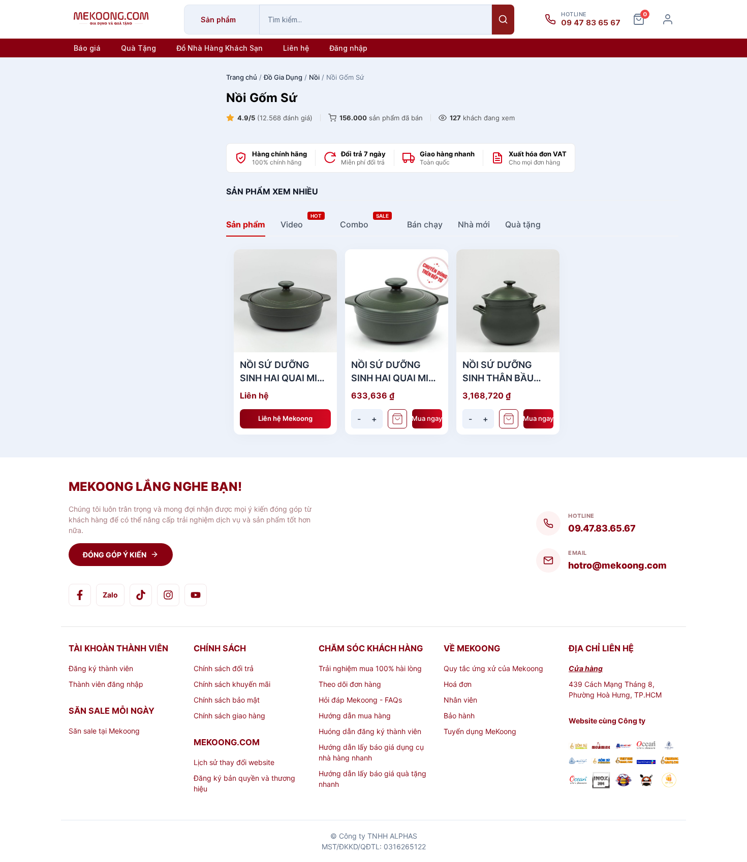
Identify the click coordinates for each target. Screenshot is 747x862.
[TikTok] (141, 595)
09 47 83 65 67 (590, 22)
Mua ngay (427, 418)
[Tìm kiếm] (503, 20)
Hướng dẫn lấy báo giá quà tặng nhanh (372, 778)
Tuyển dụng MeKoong (480, 731)
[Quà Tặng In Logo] (669, 781)
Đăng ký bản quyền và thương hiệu (244, 783)
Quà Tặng (138, 48)
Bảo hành (459, 715)
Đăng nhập (348, 48)
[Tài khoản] (667, 19)
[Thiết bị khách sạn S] (646, 781)
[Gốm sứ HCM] (601, 761)
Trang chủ (241, 77)
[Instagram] (168, 595)
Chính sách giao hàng (229, 715)
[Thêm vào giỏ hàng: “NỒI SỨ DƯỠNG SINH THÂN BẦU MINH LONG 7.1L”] (508, 418)
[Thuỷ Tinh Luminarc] (646, 761)
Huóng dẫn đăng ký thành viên (370, 731)
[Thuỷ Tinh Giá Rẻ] (623, 761)
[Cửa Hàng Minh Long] (669, 746)
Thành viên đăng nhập (106, 684)
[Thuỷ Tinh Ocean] (578, 781)
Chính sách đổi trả (224, 668)
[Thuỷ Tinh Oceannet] (646, 746)
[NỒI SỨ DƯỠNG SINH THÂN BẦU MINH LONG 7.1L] (507, 300)
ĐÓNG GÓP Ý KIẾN (114, 554)
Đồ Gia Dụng (283, 77)
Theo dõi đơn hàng (350, 684)
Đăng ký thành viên (101, 668)
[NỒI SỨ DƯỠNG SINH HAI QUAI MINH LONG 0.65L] (396, 300)
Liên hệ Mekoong (285, 418)
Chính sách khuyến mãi (232, 684)
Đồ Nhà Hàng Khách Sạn (219, 48)
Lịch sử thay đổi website (234, 762)
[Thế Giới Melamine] (601, 746)
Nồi (314, 77)
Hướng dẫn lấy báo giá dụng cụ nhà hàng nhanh (371, 752)
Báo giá (87, 48)
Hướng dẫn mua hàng (355, 715)
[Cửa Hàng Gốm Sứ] (669, 761)
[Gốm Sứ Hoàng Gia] (578, 746)
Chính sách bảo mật (227, 699)
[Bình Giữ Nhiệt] (623, 746)
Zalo (110, 594)
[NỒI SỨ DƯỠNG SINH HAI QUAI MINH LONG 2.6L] (285, 300)
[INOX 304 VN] (601, 781)
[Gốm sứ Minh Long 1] (578, 761)
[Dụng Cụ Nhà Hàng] (623, 781)
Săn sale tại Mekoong (104, 730)
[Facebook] (80, 595)
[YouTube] (195, 595)
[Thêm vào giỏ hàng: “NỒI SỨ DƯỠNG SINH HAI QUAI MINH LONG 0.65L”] (397, 418)
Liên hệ (296, 48)
